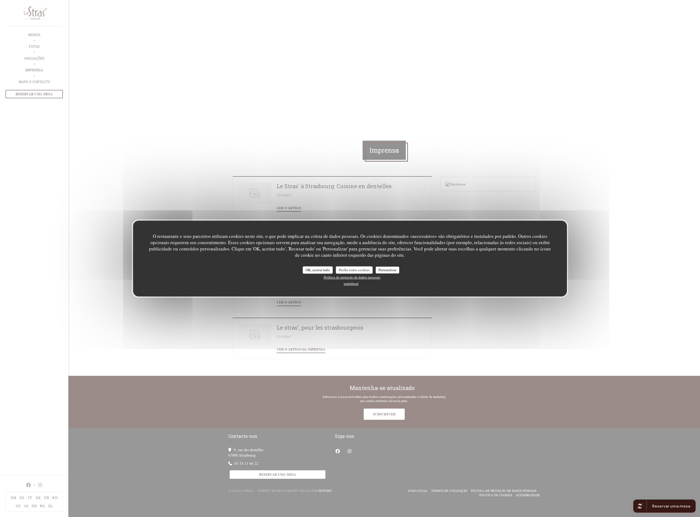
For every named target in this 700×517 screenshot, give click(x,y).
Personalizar (387, 269)
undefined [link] (351, 283)
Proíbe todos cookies (354, 269)
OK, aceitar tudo (318, 269)
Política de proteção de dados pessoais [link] (352, 277)
